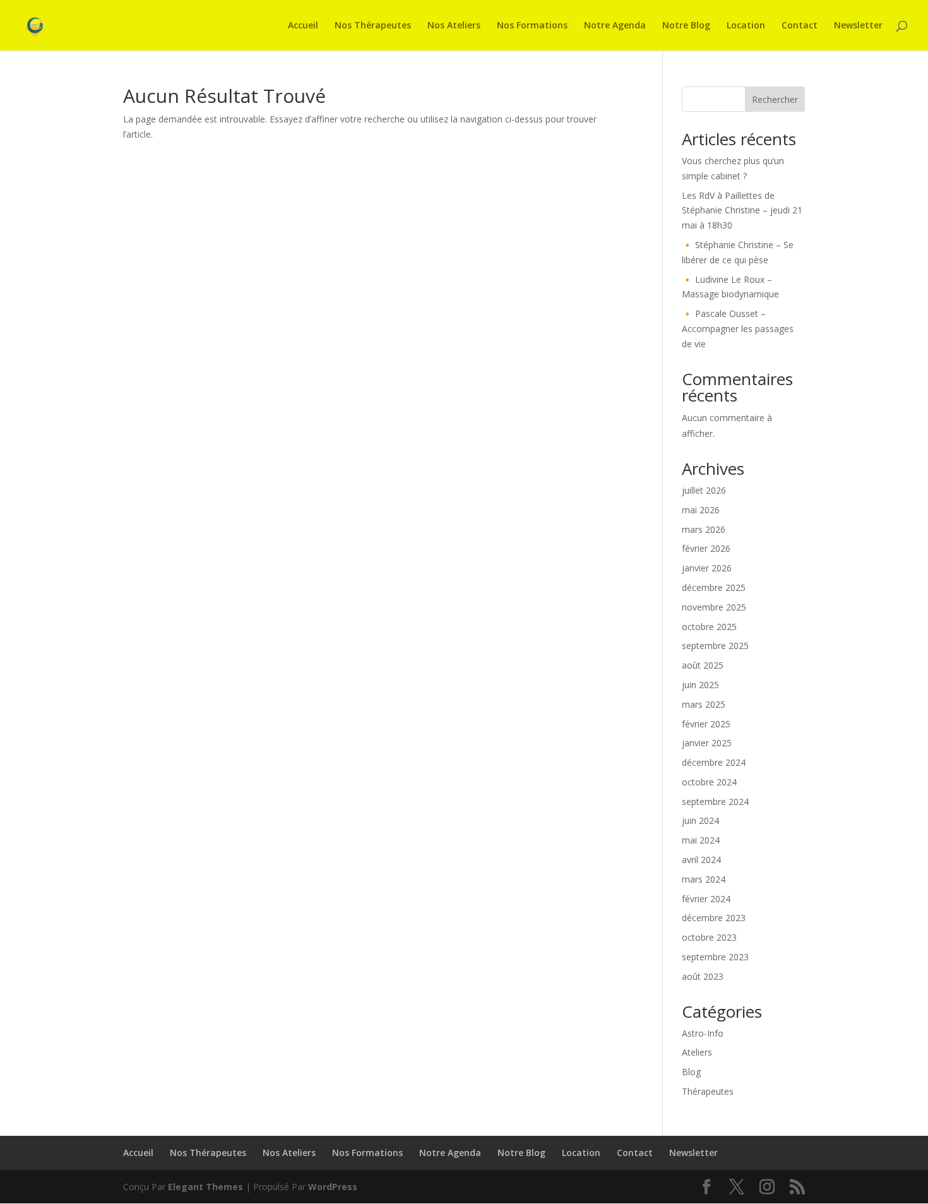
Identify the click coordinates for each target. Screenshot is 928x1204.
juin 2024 (700, 820)
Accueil (303, 26)
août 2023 (702, 976)
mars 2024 (703, 879)
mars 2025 (703, 704)
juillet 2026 (704, 490)
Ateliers (697, 1052)
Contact (800, 26)
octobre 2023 (709, 937)
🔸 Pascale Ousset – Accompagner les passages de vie (738, 328)
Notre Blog (686, 26)
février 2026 (706, 548)
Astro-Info (702, 1033)
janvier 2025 (707, 743)
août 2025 (702, 665)
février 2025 (706, 724)
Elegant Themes (205, 1187)
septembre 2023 (715, 957)
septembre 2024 (715, 802)
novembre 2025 (714, 607)
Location (746, 26)
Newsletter (858, 26)
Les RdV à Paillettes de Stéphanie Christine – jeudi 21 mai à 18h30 (742, 210)
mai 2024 (701, 840)
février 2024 (706, 899)
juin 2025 (700, 685)
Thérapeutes (708, 1091)
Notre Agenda (615, 26)
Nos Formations (532, 26)
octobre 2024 (709, 782)
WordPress (332, 1187)
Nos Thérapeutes (373, 26)
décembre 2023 (714, 918)
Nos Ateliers (453, 26)
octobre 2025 (709, 627)
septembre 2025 (715, 646)
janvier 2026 (707, 568)
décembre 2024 (714, 762)
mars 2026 (703, 529)
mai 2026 (701, 510)
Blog (691, 1072)
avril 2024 (701, 860)
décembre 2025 (714, 587)
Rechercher (775, 99)
